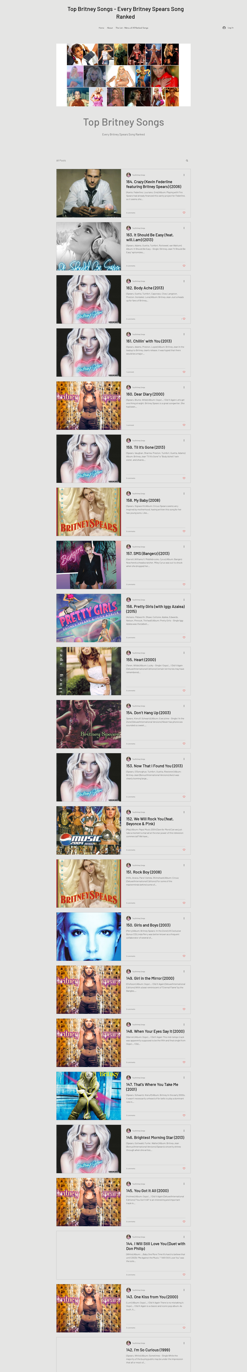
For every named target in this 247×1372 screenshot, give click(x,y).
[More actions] (185, 175)
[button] (187, 160)
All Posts (61, 160)
